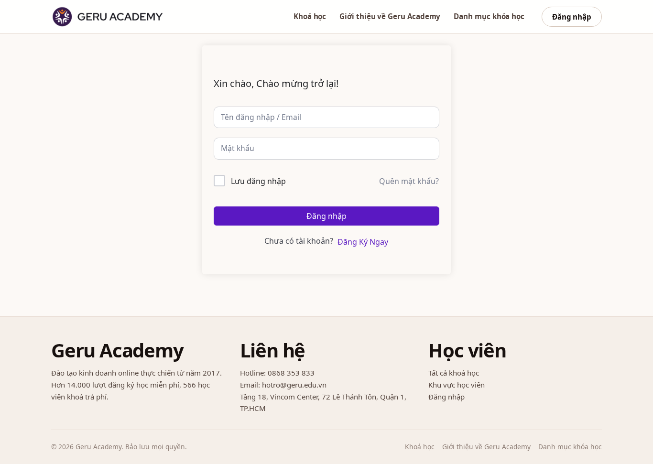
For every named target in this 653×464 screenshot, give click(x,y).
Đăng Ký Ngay (362, 242)
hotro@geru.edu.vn (294, 384)
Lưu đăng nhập (258, 181)
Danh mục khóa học (489, 16)
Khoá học (310, 16)
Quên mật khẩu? (409, 181)
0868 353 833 (291, 373)
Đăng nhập (571, 17)
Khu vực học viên (456, 384)
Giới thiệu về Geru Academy (389, 16)
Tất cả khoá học (453, 373)
